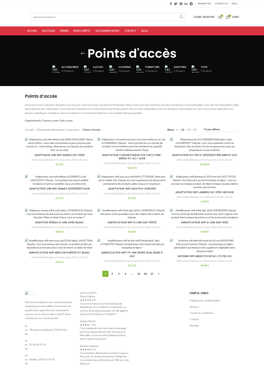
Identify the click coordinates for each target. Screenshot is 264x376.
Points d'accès (79, 159)
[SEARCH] (181, 17)
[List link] (50, 345)
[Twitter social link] (175, 3)
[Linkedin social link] (186, 3)
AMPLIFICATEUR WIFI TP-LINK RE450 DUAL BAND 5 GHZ (132, 254)
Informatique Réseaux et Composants (58, 129)
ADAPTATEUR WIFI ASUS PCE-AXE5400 (132, 188)
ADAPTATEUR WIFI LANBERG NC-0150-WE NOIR (204, 192)
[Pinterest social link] (181, 3)
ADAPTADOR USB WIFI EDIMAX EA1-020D (59, 155)
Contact (194, 319)
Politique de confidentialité (205, 300)
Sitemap (194, 325)
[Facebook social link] (171, 3)
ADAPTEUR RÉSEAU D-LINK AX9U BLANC (59, 222)
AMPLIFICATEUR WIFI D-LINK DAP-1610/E (132, 222)
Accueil (29, 129)
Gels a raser (66, 120)
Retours (194, 306)
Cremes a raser (50, 120)
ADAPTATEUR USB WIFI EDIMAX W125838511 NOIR (59, 188)
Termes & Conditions (202, 312)
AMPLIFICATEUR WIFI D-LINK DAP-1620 (204, 222)
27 (151, 273)
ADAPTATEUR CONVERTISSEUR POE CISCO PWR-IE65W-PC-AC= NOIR (132, 156)
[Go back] (82, 53)
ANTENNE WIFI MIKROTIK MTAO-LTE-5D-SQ (204, 256)
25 (138, 273)
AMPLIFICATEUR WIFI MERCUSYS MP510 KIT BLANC (59, 252)
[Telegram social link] (191, 3)
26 (145, 273)
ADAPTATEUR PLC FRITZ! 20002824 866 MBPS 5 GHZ (204, 155)
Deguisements (33, 120)
